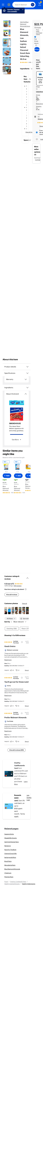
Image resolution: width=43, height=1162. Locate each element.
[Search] (32, 4)
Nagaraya (7, 846)
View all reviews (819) (16, 750)
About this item (10, 359)
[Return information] (35, 45)
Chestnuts (7, 873)
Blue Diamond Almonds (12, 869)
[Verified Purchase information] (22, 642)
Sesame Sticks (9, 834)
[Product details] (27, 367)
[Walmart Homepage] (9, 4)
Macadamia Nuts (9, 865)
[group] (28, 62)
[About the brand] (25, 394)
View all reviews (11, 594)
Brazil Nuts (7, 861)
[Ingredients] (31, 68)
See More (15, 440)
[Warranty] (25, 379)
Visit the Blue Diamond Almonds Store (25, 24)
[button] (25, 79)
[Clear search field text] (30, 5)
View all (24, 603)
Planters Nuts (8, 877)
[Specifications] (27, 373)
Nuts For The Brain (10, 850)
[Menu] (3, 4)
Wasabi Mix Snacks (10, 838)
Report (27, 670)
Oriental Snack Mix (10, 853)
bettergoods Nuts (10, 857)
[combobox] (24, 5)
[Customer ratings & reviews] (27, 577)
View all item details (31, 132)
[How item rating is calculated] (26, 589)
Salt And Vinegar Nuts (11, 842)
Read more (7, 660)
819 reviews (17, 586)
